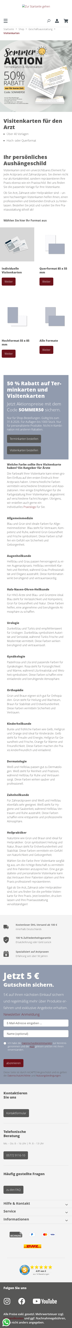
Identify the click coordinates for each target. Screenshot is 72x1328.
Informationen (16, 1219)
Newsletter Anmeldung (21, 1014)
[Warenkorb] (65, 20)
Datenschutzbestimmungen (37, 1043)
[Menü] (6, 20)
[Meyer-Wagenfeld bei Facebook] (25, 1303)
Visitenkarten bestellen (24, 450)
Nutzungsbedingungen (48, 1075)
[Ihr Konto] (57, 20)
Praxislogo (30, 507)
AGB (32, 1046)
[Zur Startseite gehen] (36, 9)
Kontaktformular (16, 1113)
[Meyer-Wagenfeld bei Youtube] (48, 1303)
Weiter (9, 281)
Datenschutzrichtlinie (19, 1075)
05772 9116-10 (15, 1155)
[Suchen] (48, 20)
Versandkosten (13, 1318)
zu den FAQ (13, 1190)
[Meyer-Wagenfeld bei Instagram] (10, 1303)
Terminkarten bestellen (24, 439)
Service (9, 1211)
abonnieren (13, 1063)
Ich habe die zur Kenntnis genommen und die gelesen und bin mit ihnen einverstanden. (37, 1046)
